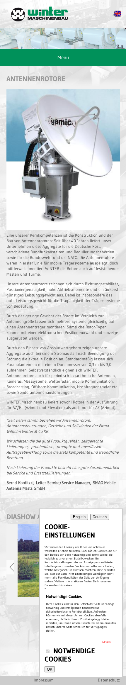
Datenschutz (109, 680)
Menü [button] (63, 57)
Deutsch (100, 517)
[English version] (117, 16)
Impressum (44, 680)
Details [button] (106, 642)
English (79, 517)
